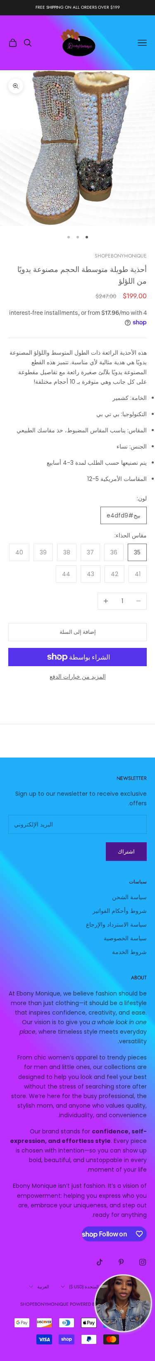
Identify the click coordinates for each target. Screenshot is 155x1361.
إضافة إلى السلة (78, 632)
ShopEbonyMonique (121, 256)
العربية (43, 1286)
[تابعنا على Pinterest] (121, 1262)
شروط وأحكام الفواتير (120, 911)
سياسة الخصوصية (125, 938)
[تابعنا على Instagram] (142, 1262)
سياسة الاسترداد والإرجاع (116, 924)
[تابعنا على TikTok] (99, 1262)
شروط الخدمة (129, 952)
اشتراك (126, 852)
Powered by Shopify (93, 1304)
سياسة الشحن (129, 897)
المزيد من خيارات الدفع (78, 676)
